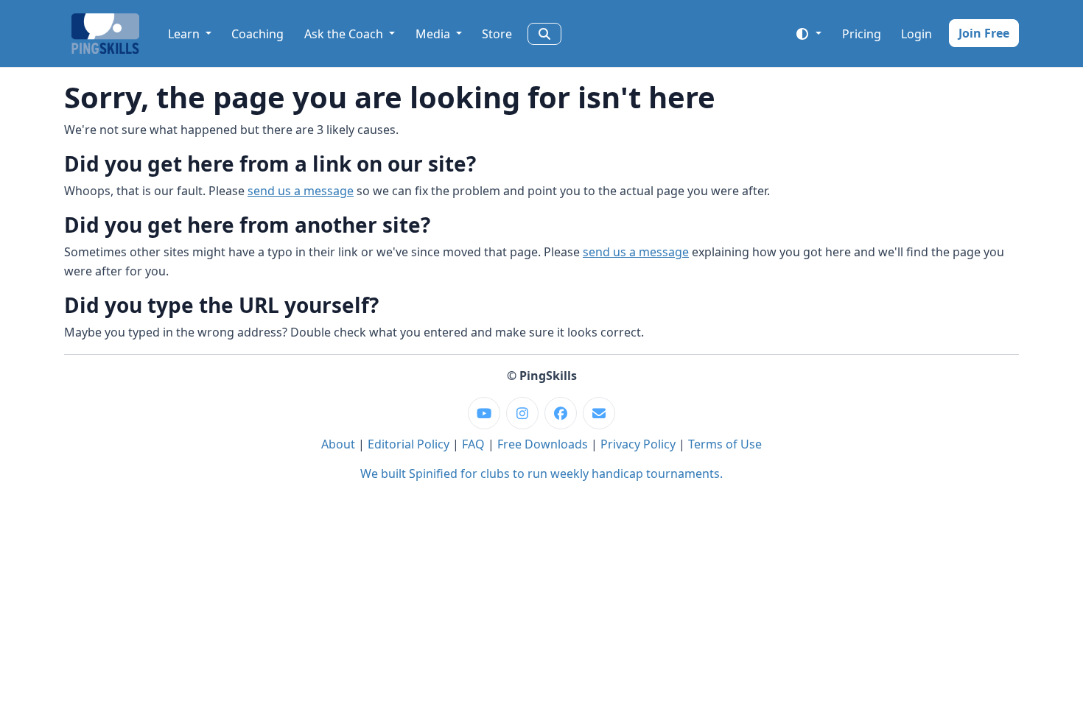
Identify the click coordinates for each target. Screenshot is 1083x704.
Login (916, 34)
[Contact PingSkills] (599, 413)
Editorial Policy (408, 444)
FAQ (473, 444)
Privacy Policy (638, 444)
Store (497, 34)
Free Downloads (542, 444)
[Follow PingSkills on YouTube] (484, 413)
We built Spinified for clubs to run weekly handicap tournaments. (541, 473)
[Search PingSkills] (544, 34)
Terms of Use (725, 444)
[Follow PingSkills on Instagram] (522, 413)
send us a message (301, 191)
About (338, 444)
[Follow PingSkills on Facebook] (560, 413)
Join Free (983, 33)
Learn (185, 34)
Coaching (257, 34)
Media (434, 34)
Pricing (861, 34)
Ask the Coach (345, 34)
